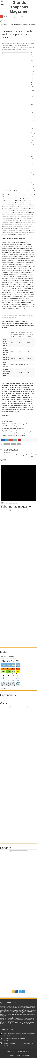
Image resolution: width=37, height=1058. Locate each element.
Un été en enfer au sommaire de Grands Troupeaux (19, 1033)
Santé (19, 444)
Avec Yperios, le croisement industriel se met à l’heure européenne (11, 450)
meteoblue (4, 688)
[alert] (18, 483)
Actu (7, 24)
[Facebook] (16, 991)
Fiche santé (17, 40)
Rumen (13, 444)
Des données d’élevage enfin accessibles (14, 17)
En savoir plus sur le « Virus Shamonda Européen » (18, 1043)
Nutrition (7, 444)
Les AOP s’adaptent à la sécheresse (14, 1038)
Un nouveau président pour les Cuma (24, 455)
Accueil (3, 24)
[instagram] (23, 991)
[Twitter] (20, 991)
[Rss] (13, 991)
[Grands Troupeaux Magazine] (18, 6)
